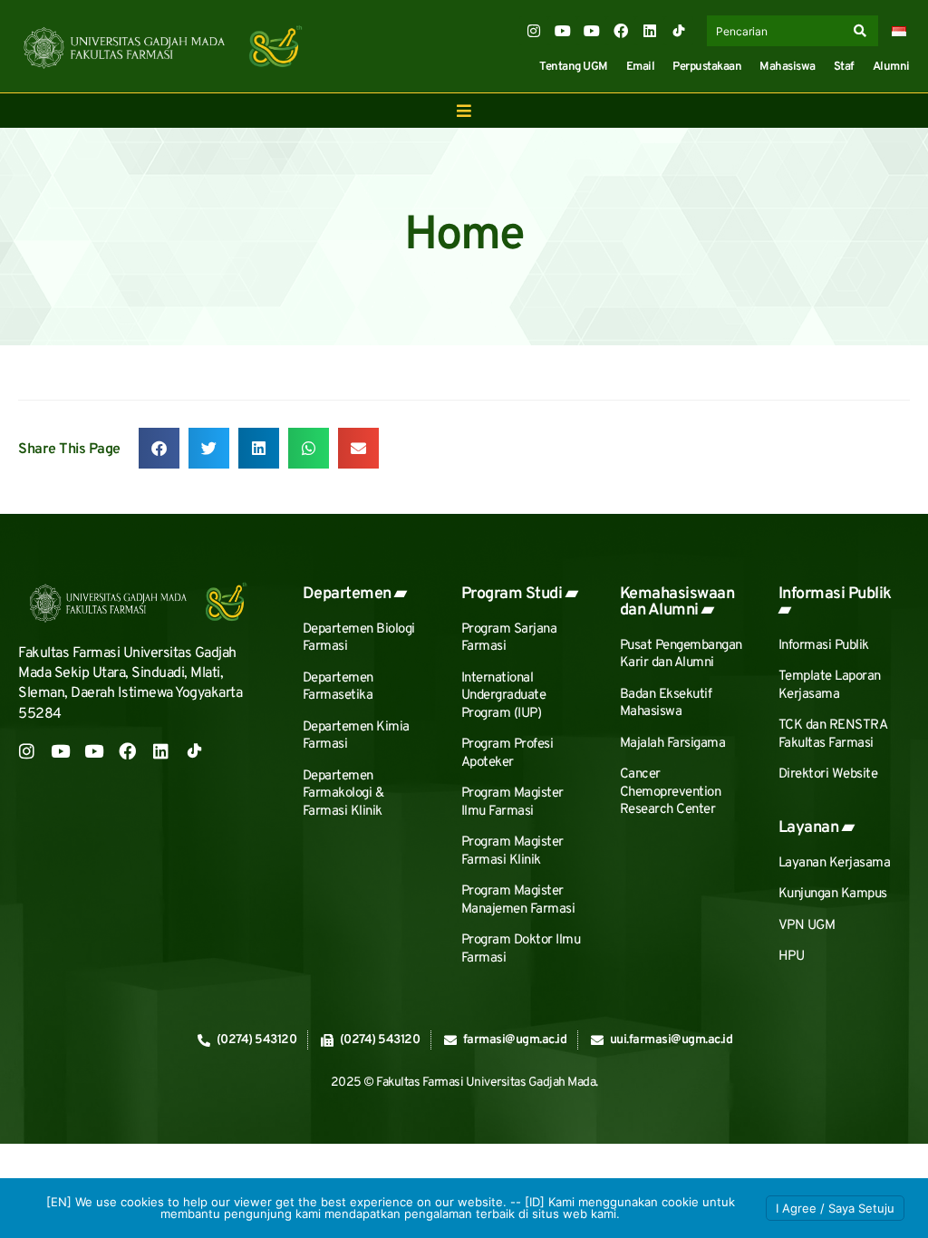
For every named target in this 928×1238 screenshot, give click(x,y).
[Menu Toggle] (464, 110)
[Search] (863, 30)
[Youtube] (562, 30)
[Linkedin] (649, 30)
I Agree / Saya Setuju (835, 1208)
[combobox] (778, 30)
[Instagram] (533, 30)
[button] (159, 448)
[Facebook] (620, 30)
